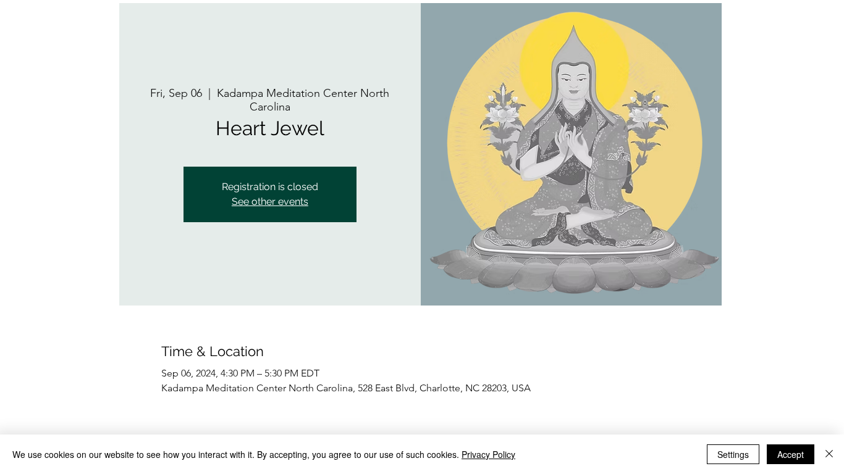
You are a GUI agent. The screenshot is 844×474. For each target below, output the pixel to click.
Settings (733, 454)
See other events (270, 201)
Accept (790, 454)
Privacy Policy (488, 454)
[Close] (829, 454)
